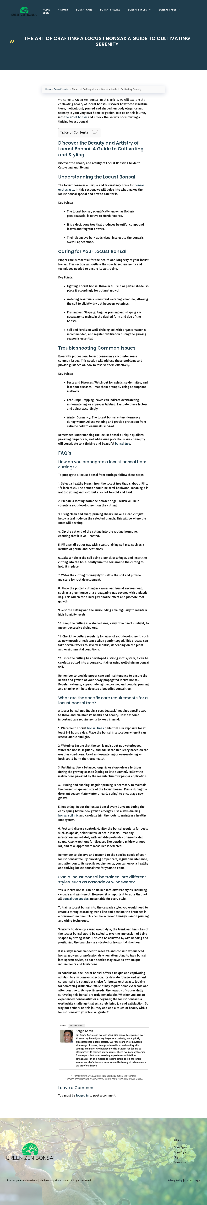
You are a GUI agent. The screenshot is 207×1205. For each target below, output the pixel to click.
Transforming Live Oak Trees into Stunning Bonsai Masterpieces (105, 1076)
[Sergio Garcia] (66, 1041)
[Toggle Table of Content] (93, 132)
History (63, 9)
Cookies (189, 1180)
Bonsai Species (110, 9)
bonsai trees (95, 728)
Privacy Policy (175, 1180)
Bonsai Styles (137, 9)
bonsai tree (122, 443)
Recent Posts (76, 1025)
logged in (82, 1095)
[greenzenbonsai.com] (24, 11)
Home (46, 9)
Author (63, 1025)
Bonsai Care (84, 9)
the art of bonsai (75, 117)
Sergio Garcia (84, 1031)
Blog (46, 12)
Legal (198, 1180)
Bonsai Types (168, 9)
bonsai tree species (76, 899)
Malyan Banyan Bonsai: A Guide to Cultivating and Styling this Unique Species (105, 1079)
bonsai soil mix (68, 815)
